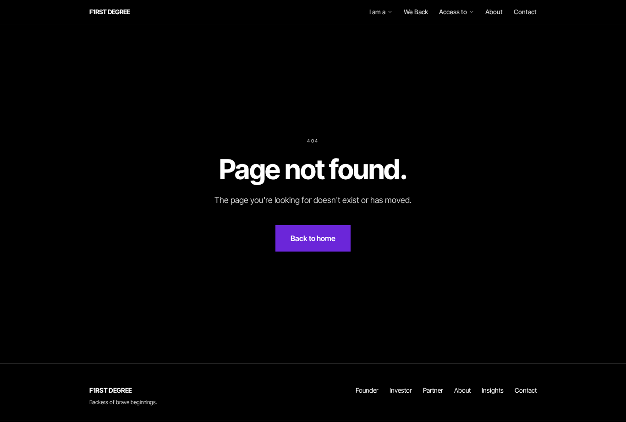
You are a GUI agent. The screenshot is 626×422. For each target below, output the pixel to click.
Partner (433, 390)
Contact (525, 12)
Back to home (313, 238)
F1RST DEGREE (109, 12)
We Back (416, 12)
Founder (367, 390)
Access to (453, 12)
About (494, 12)
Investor (401, 390)
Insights (493, 390)
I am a (377, 12)
